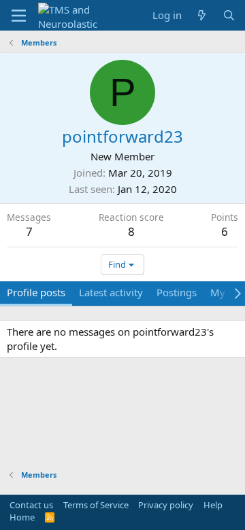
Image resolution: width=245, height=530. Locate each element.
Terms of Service (96, 505)
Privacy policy (165, 505)
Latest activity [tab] (111, 292)
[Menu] (19, 15)
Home (22, 517)
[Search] (229, 15)
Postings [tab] (177, 292)
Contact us (31, 505)
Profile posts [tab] (36, 292)
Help (213, 505)
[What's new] (202, 15)
